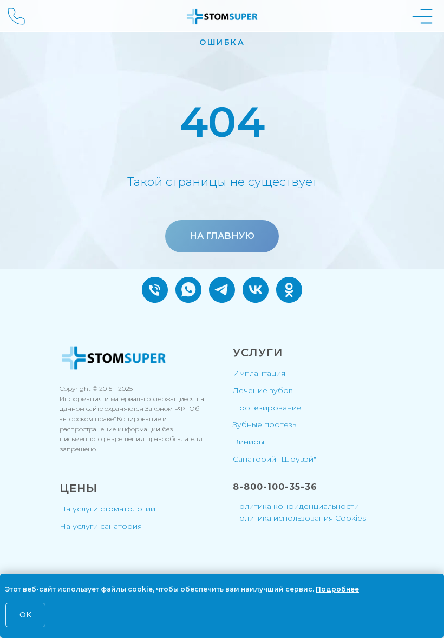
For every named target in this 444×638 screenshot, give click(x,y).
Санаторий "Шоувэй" (274, 459)
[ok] (289, 290)
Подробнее (337, 589)
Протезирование (267, 408)
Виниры (248, 442)
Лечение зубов (263, 390)
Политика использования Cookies (299, 518)
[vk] (256, 290)
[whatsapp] (188, 290)
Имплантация (259, 373)
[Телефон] (155, 290)
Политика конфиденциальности (296, 506)
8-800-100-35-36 (275, 487)
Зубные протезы (265, 424)
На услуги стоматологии (107, 509)
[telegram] (222, 290)
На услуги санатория (101, 526)
